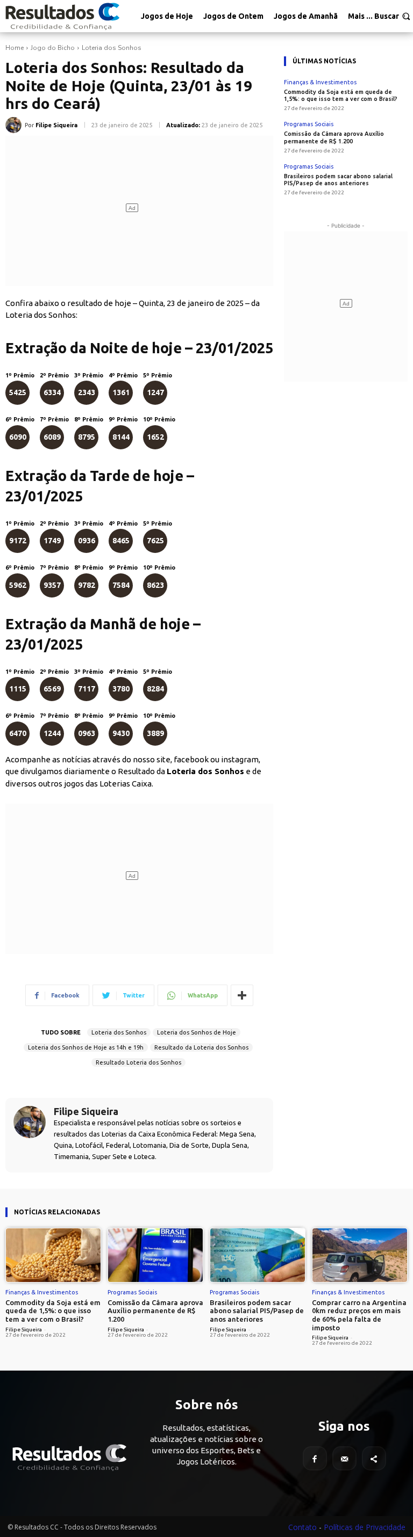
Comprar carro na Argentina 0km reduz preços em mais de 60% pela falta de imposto (359, 1315)
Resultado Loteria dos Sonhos (138, 1062)
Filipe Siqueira (56, 125)
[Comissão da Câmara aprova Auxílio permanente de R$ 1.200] (155, 1255)
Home (14, 47)
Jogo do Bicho (53, 47)
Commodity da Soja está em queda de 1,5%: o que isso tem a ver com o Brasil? (340, 95)
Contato (302, 1527)
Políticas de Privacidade (364, 1527)
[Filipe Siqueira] (15, 125)
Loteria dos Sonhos (111, 47)
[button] (392, 16)
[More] (242, 995)
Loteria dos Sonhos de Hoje (196, 1032)
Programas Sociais (308, 124)
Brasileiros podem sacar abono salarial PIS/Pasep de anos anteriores (338, 179)
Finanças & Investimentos (320, 82)
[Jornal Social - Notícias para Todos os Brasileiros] (62, 16)
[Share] (374, 1458)
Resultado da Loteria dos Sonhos (201, 1047)
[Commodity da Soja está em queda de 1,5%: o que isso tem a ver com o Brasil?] (53, 1255)
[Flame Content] (69, 1458)
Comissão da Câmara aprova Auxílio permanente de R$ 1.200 (155, 1311)
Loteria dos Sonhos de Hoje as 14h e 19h (86, 1047)
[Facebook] (315, 1458)
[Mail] (344, 1458)
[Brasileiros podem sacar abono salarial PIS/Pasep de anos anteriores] (257, 1255)
